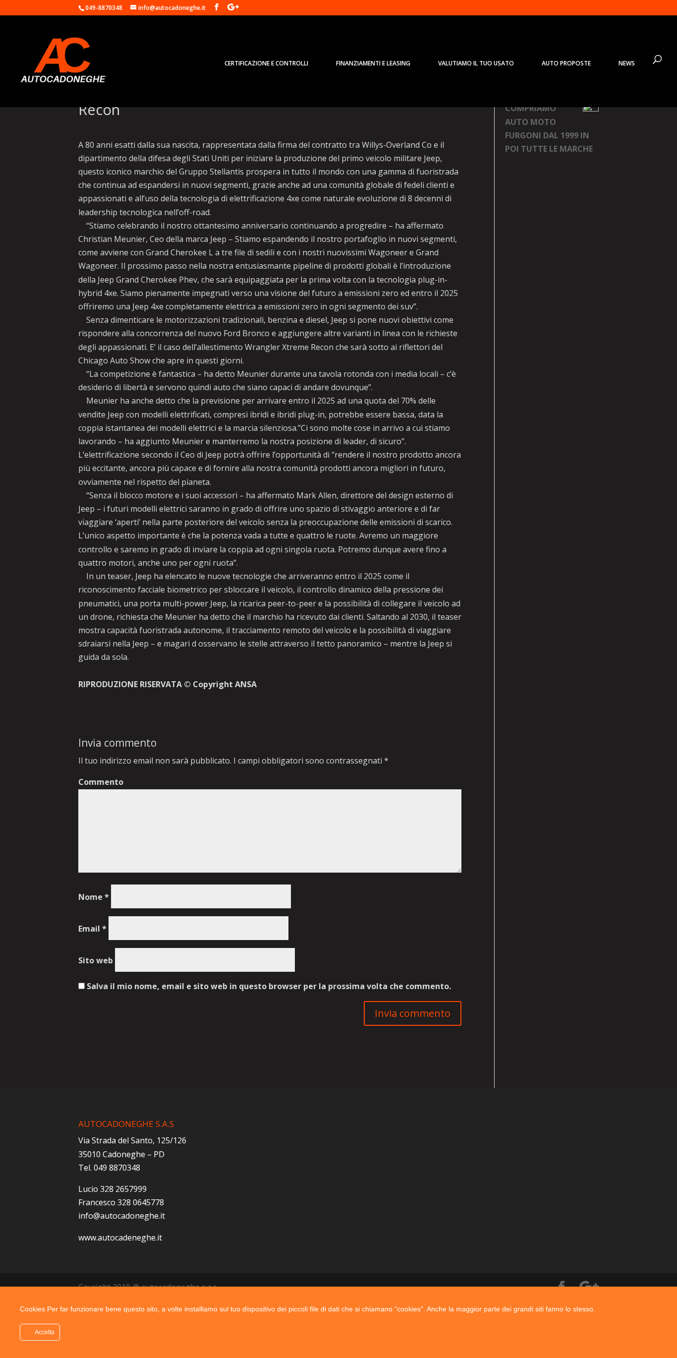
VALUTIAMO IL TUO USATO (476, 63)
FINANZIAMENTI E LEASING (373, 63)
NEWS (627, 63)
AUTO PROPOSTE (566, 63)
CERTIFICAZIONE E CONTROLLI (266, 63)
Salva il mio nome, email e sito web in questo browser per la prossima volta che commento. (269, 986)
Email (92, 928)
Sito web (95, 960)
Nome (93, 896)
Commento (100, 781)
